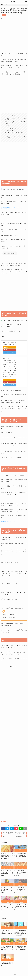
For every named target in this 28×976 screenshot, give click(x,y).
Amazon (6, 347)
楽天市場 (6, 349)
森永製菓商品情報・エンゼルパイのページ (11, 208)
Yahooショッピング (9, 352)
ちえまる (14, 2)
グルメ (4, 15)
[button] (26, 2)
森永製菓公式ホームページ (8, 521)
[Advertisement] (14, 38)
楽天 (7, 125)
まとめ (6, 139)
